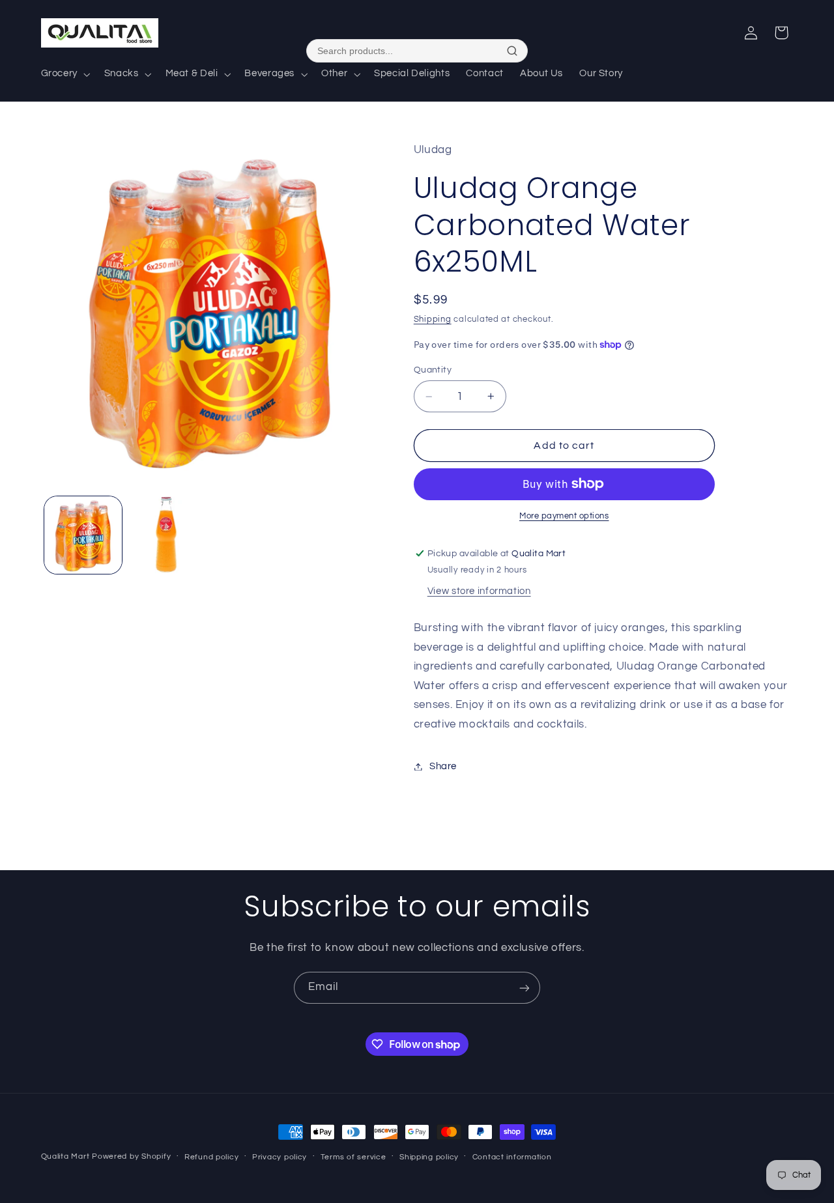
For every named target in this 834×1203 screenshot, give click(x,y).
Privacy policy (279, 1157)
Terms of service (353, 1157)
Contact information (512, 1157)
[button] (64, 74)
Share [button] (443, 766)
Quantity (433, 370)
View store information (479, 591)
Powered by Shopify (131, 1156)
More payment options (564, 516)
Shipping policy (429, 1157)
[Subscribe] (524, 988)
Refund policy (211, 1157)
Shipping (433, 319)
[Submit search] (512, 51)
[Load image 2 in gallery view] (167, 535)
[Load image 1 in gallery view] (83, 535)
